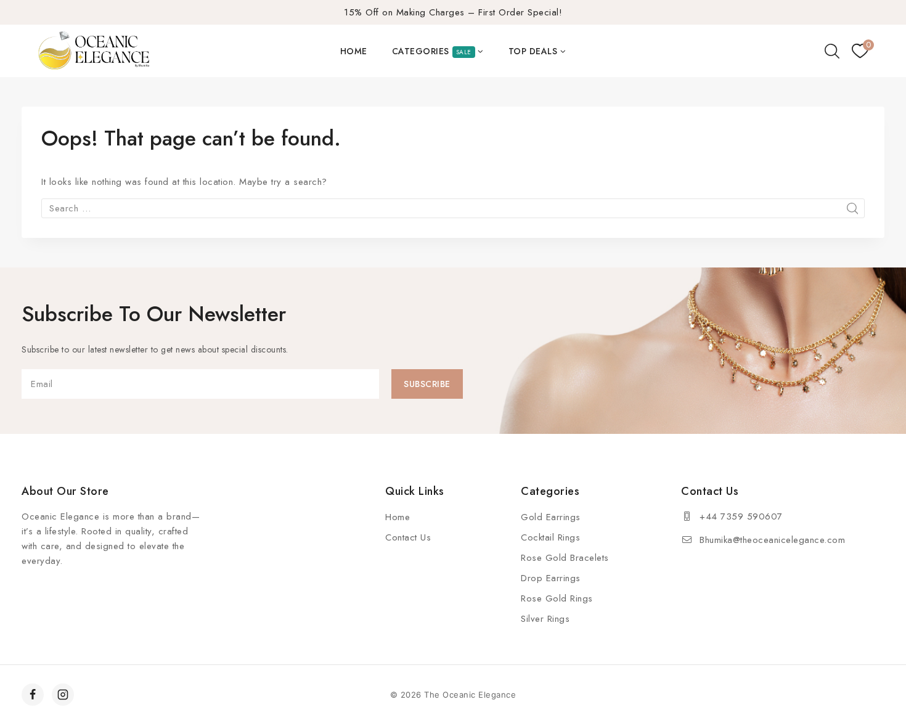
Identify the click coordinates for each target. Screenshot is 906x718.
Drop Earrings (551, 578)
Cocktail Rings (550, 537)
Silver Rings (545, 619)
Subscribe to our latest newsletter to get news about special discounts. (155, 349)
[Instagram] (63, 694)
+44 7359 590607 (741, 516)
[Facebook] (33, 694)
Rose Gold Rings (557, 598)
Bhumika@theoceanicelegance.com (772, 540)
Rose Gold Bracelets (565, 558)
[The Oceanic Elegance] (93, 51)
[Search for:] (453, 208)
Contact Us (408, 537)
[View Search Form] (832, 51)
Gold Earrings (551, 517)
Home (353, 51)
